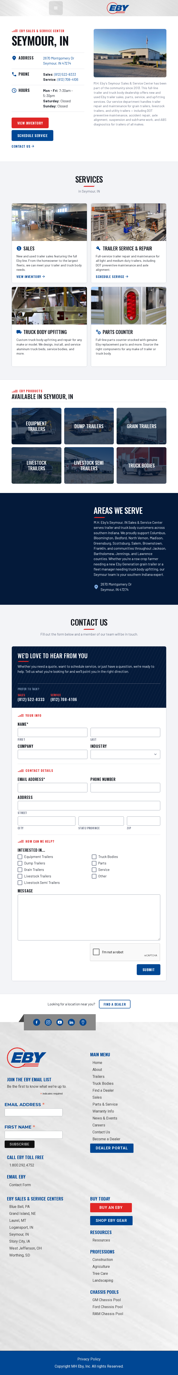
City (21, 828)
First (21, 739)
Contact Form (20, 1185)
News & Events (104, 1118)
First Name (20, 1127)
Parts (102, 863)
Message (25, 891)
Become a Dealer (106, 1139)
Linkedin (71, 1021)
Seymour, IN (19, 1234)
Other (102, 876)
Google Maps (82, 1022)
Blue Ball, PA (19, 1206)
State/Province (89, 828)
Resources (101, 1240)
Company (25, 746)
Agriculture (101, 1266)
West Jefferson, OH (25, 1248)
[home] (118, 8)
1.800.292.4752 (21, 1165)
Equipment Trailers (38, 856)
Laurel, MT (17, 1220)
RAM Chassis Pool (107, 1314)
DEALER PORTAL (112, 1148)
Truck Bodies (108, 856)
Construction (102, 1259)
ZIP (129, 828)
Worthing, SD (19, 1255)
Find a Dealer (115, 1004)
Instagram (48, 1021)
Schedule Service (32, 135)
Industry (98, 746)
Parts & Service (105, 1104)
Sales (97, 1097)
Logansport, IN (21, 1227)
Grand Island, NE (22, 1213)
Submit (149, 969)
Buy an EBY (111, 1207)
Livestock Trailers (37, 876)
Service (104, 869)
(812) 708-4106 (67, 79)
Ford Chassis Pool (107, 1307)
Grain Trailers (34, 869)
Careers (98, 1125)
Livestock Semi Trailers (42, 882)
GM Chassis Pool (106, 1300)
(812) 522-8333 (65, 74)
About (97, 1069)
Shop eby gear (111, 1220)
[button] (56, 8)
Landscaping (102, 1280)
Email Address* (31, 779)
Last (93, 739)
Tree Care (100, 1273)
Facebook (36, 1021)
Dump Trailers (34, 863)
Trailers (98, 1076)
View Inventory (30, 122)
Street (22, 812)
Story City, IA (19, 1241)
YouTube (59, 1021)
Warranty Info (103, 1111)
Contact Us (101, 1132)
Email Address (25, 1104)
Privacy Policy (89, 1359)
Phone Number (103, 779)
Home (97, 1062)
